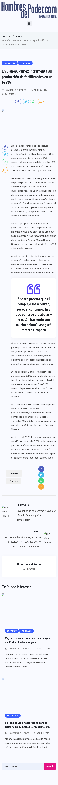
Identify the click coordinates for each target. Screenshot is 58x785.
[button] (29, 23)
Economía (17, 36)
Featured (14, 473)
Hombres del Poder (18, 648)
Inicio (4, 36)
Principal (13, 481)
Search (50, 766)
